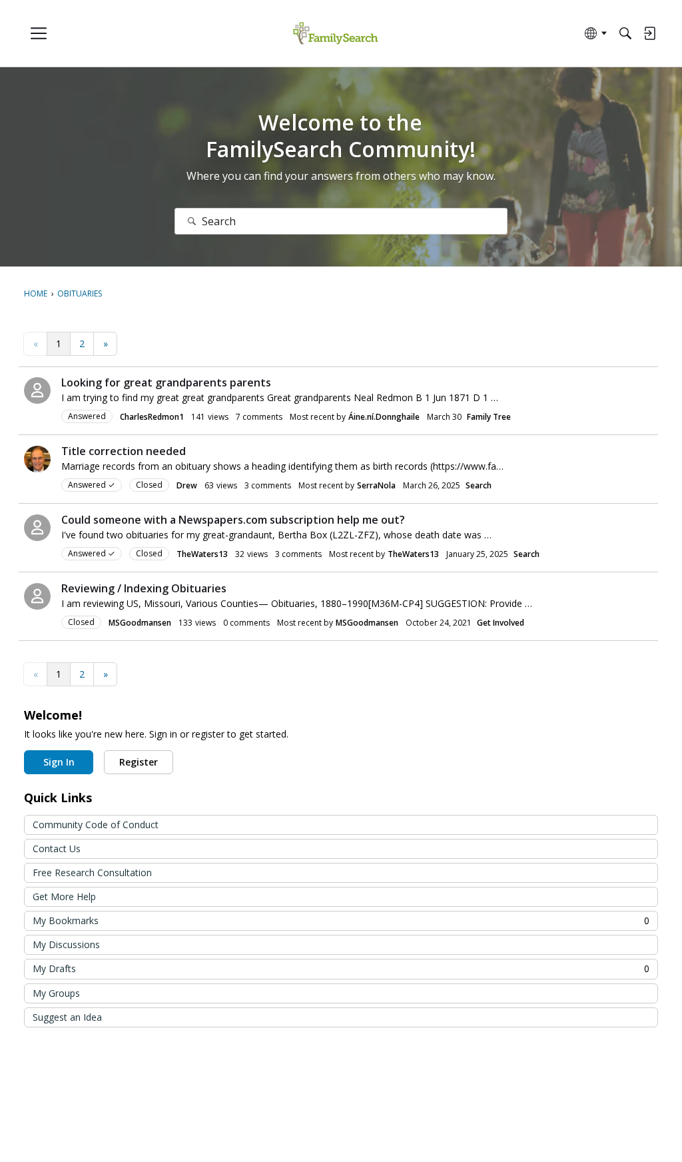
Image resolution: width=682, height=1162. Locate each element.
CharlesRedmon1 (152, 416)
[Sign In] (649, 33)
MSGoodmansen (140, 622)
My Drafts (341, 968)
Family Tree (489, 416)
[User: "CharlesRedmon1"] (37, 390)
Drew (186, 485)
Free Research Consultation (92, 872)
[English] (335, 34)
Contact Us (57, 848)
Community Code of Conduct (96, 824)
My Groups (56, 993)
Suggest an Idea (67, 1017)
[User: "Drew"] (37, 459)
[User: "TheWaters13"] (37, 527)
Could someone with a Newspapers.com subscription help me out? (233, 519)
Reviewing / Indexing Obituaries (143, 588)
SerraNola (376, 485)
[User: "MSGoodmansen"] (37, 596)
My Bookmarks (341, 920)
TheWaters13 (202, 554)
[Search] (625, 33)
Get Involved (500, 622)
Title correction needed (123, 451)
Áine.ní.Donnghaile (384, 416)
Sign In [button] (59, 762)
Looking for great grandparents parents (166, 382)
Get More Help (64, 896)
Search (479, 485)
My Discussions (66, 944)
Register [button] (138, 762)
